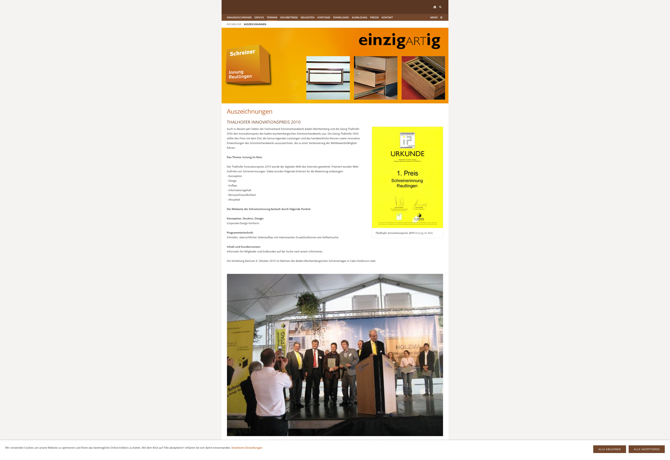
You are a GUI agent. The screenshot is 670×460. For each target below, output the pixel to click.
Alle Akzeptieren (647, 449)
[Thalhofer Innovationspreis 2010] (335, 355)
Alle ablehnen (609, 449)
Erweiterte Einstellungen (247, 447)
